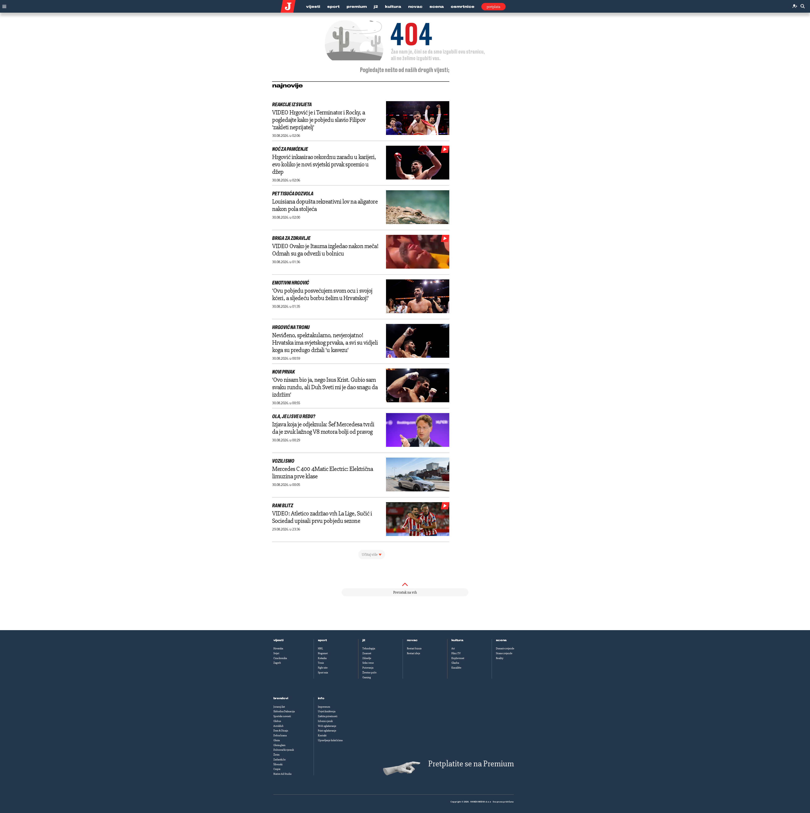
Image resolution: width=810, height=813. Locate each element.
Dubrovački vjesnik (283, 750)
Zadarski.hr (279, 759)
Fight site (323, 667)
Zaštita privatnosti (327, 716)
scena (501, 640)
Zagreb (277, 663)
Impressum (324, 706)
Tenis (321, 663)
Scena (436, 7)
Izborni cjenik (325, 721)
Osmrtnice (462, 7)
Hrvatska (278, 648)
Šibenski (277, 764)
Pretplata (493, 6)
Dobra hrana (280, 735)
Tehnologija (368, 648)
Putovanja (367, 667)
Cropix (276, 769)
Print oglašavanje (327, 730)
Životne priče (369, 672)
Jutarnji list (279, 706)
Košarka (322, 658)
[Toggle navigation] (3, 5)
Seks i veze (368, 663)
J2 (376, 7)
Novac (415, 7)
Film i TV (456, 653)
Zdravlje (366, 658)
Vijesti (313, 7)
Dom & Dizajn (280, 730)
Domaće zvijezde (505, 648)
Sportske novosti (282, 716)
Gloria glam (279, 745)
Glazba (455, 663)
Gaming (366, 677)
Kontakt (322, 735)
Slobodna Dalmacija (284, 711)
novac (412, 640)
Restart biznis (414, 648)
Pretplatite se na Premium (471, 764)
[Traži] (802, 6)
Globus (277, 721)
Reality (499, 658)
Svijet (276, 653)
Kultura (393, 7)
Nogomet (323, 653)
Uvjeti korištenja (326, 711)
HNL (320, 648)
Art (453, 648)
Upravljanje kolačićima (330, 740)
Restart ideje (413, 653)
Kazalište (456, 667)
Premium (357, 7)
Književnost (457, 658)
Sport (333, 7)
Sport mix (323, 672)
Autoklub (278, 726)
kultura (457, 640)
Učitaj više (370, 554)
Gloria (276, 740)
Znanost (366, 653)
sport (322, 640)
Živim (276, 754)
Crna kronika (280, 658)
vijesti (278, 640)
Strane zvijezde (504, 653)
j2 (363, 640)
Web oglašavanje (327, 726)
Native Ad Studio (282, 774)
